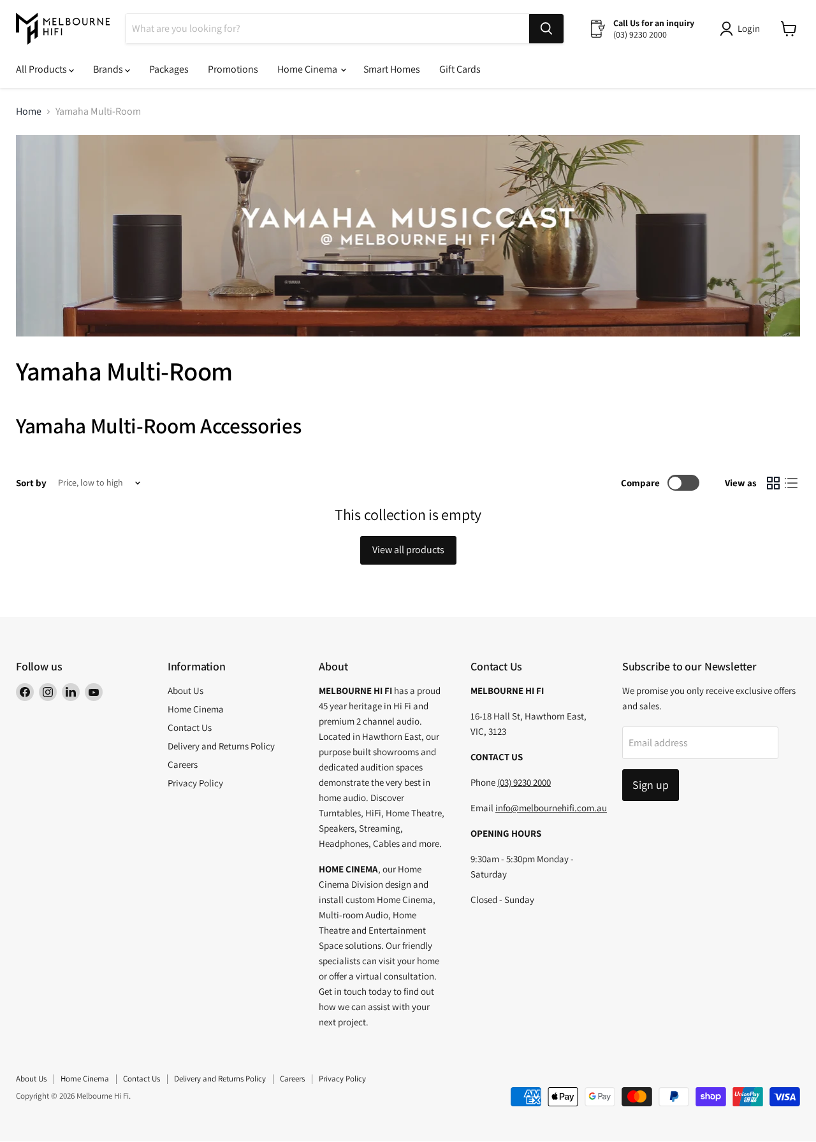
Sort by (31, 482)
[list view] (791, 483)
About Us (185, 690)
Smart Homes (391, 69)
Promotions (233, 69)
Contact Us (190, 727)
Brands (109, 69)
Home (28, 111)
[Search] (546, 28)
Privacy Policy (195, 783)
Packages (169, 69)
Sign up (650, 784)
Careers (183, 764)
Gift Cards (460, 69)
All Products (42, 69)
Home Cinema (308, 69)
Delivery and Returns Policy (221, 746)
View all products (408, 549)
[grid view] (773, 483)
